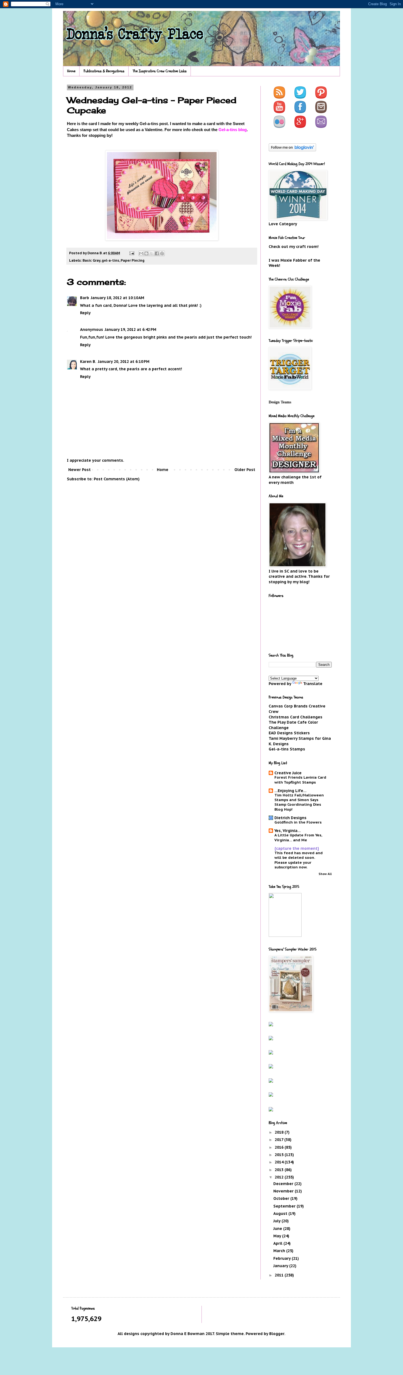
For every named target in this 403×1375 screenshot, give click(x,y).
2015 (280, 1154)
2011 (280, 1275)
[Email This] (141, 253)
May (277, 1236)
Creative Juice (288, 772)
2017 (279, 1139)
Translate (312, 683)
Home (71, 71)
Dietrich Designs (290, 817)
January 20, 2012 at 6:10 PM (123, 361)
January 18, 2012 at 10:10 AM (117, 297)
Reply (85, 312)
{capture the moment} (296, 848)
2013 (280, 1169)
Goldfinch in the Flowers (298, 822)
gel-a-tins (110, 260)
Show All (325, 874)
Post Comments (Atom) (117, 478)
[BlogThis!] (146, 253)
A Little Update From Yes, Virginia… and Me (298, 837)
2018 (280, 1132)
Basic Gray (91, 260)
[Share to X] (151, 253)
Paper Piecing (132, 260)
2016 (280, 1147)
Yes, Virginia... (287, 830)
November (284, 1191)
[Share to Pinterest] (162, 253)
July (277, 1220)
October (281, 1198)
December (283, 1183)
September (285, 1206)
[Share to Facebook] (157, 253)
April (278, 1243)
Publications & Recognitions (104, 71)
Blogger (276, 1333)
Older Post (244, 469)
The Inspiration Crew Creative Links (160, 71)
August (280, 1213)
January (281, 1265)
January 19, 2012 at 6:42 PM (130, 329)
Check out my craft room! (294, 246)
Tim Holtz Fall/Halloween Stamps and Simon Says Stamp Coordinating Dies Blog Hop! (299, 802)
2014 (280, 1162)
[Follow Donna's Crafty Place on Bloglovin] (292, 150)
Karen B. (88, 361)
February (282, 1258)
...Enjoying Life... (290, 790)
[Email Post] (131, 253)
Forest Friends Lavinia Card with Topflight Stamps (300, 779)
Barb (84, 297)
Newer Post (79, 469)
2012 (280, 1177)
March (279, 1250)
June (278, 1228)
